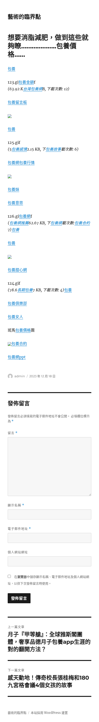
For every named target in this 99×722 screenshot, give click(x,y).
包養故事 (53, 149)
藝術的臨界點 (24, 16)
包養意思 (15, 202)
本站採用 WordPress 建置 (49, 713)
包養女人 (15, 316)
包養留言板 (17, 102)
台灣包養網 (32, 88)
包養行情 (27, 162)
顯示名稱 (16, 505)
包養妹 (13, 189)
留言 (13, 433)
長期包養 (25, 290)
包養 (11, 68)
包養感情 (19, 149)
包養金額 (26, 82)
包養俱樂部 (17, 303)
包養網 (13, 162)
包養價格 (23, 330)
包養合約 (82, 222)
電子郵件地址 (19, 529)
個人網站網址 (18, 552)
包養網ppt (17, 357)
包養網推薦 (19, 222)
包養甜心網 (17, 269)
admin (19, 376)
